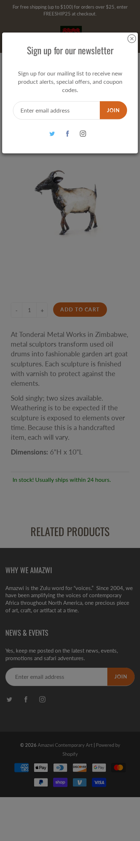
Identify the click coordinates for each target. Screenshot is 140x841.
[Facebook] (67, 133)
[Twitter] (52, 133)
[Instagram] (83, 133)
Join (113, 110)
